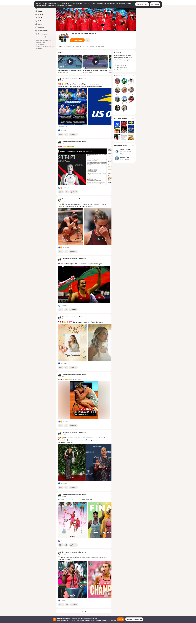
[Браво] (61, 188)
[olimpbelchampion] (59, 79)
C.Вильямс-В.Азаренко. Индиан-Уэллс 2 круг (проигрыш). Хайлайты (95, 70)
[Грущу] (61, 247)
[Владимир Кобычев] (117, 81)
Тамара (131, 103)
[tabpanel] (83, 342)
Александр (131, 85)
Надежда (131, 94)
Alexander (117, 103)
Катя (124, 94)
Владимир (118, 85)
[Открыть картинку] (72, 106)
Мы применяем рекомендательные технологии (45, 46)
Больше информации (66, 5)
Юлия (124, 112)
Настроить (155, 4)
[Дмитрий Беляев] (124, 99)
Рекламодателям (41, 40)
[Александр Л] (131, 81)
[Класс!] (59, 130)
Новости (38, 42)
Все (133, 76)
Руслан (117, 94)
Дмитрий (124, 103)
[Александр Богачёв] (117, 108)
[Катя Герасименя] (124, 90)
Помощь (48, 40)
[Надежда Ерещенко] (131, 90)
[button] (77, 40)
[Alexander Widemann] (117, 99)
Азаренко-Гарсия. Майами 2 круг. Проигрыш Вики (70, 70)
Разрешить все (142, 4)
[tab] (60, 46)
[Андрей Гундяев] (124, 81)
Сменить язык (40, 37)
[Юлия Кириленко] (124, 108)
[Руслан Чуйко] (117, 90)
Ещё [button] (42, 42)
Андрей (124, 85)
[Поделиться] (66, 134)
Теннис (60, 52)
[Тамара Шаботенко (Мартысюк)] (131, 99)
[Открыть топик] (84, 85)
